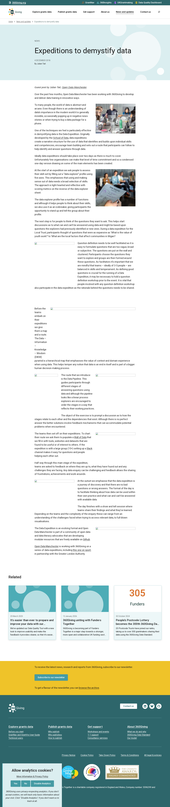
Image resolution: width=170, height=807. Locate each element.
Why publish (53, 731)
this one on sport (82, 550)
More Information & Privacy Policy (32, 776)
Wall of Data (80, 437)
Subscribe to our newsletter (51, 677)
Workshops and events (98, 731)
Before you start (16, 731)
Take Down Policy (107, 755)
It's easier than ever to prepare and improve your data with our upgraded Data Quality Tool (32, 624)
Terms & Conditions (130, 755)
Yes (15, 783)
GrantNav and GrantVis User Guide (24, 735)
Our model (132, 738)
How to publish (55, 738)
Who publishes (55, 735)
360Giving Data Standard (138, 735)
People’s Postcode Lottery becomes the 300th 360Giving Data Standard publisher (138, 624)
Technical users (15, 738)
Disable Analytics (42, 783)
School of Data (60, 137)
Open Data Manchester (74, 87)
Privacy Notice (68, 755)
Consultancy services (98, 738)
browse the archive (89, 687)
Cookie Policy (87, 755)
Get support (89, 12)
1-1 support (93, 735)
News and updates (125, 12)
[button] (159, 12)
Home (10, 21)
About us (105, 12)
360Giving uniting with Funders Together (82, 622)
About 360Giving (137, 726)
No (25, 783)
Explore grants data (42, 12)
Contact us (145, 12)
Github (86, 539)
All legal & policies (153, 755)
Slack (89, 448)
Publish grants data (67, 12)
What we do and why (136, 731)
